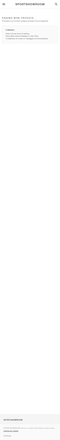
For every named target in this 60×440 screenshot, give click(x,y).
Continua (7, 436)
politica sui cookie (10, 431)
